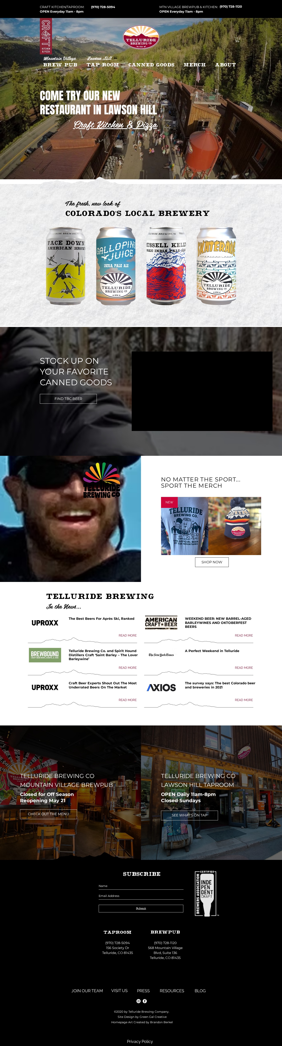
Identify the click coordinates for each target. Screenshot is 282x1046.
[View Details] (234, 526)
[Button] (141, 39)
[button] (237, 39)
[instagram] (138, 1001)
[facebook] (145, 1001)
